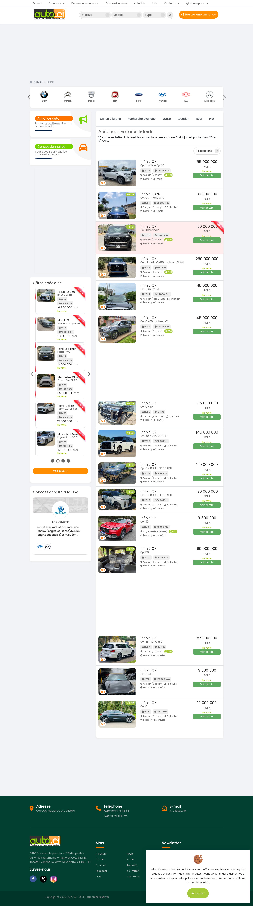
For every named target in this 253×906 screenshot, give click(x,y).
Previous (29, 97)
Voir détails (207, 175)
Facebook (101, 871)
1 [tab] (52, 461)
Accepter (198, 893)
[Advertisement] (126, 51)
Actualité (139, 3)
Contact (101, 865)
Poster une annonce (200, 15)
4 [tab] (68, 461)
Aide (154, 3)
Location (183, 119)
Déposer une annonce (85, 3)
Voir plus (59, 471)
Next (223, 97)
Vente (166, 119)
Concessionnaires (116, 3)
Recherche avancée (142, 119)
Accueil (37, 3)
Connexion (133, 876)
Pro (211, 119)
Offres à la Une (110, 119)
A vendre (101, 853)
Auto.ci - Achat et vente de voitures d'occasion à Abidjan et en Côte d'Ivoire (50, 14)
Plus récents (204, 151)
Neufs (130, 853)
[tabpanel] (60, 371)
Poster (130, 859)
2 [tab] (58, 461)
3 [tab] (63, 461)
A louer (100, 859)
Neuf (199, 119)
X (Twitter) (133, 871)
